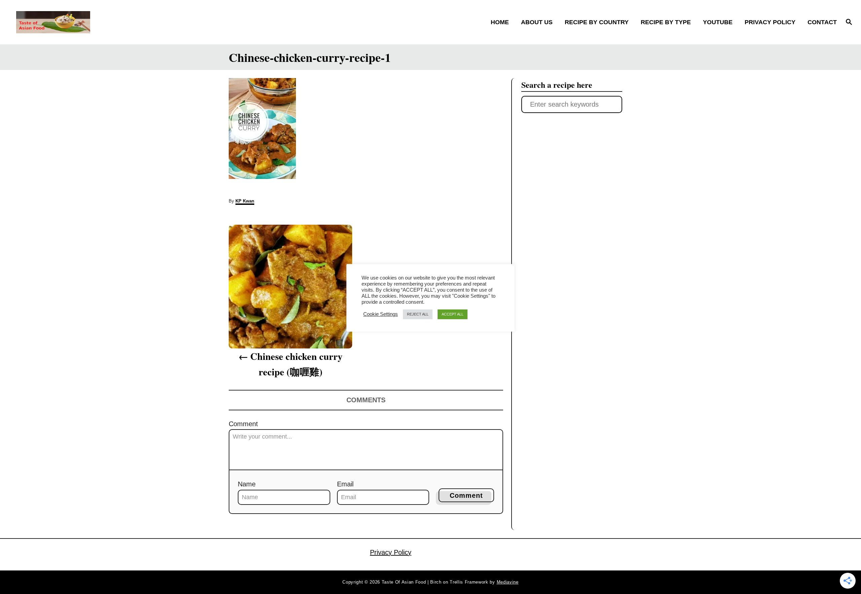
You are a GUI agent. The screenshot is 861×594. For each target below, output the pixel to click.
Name (247, 484)
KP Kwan (244, 200)
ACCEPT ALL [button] (452, 314)
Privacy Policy (390, 552)
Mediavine (508, 582)
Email (345, 484)
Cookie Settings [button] (380, 314)
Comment (243, 424)
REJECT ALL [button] (417, 314)
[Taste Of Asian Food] (118, 22)
